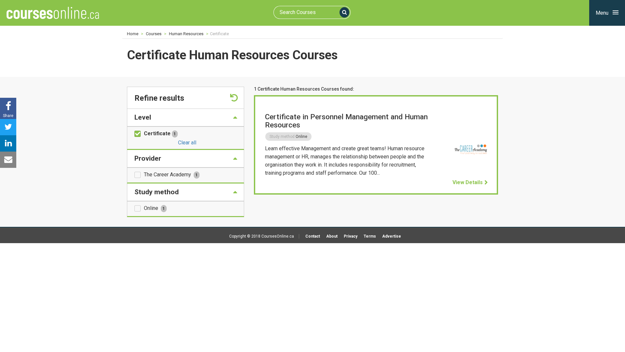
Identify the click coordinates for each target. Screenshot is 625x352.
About (332, 236)
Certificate (160, 133)
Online (154, 208)
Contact (312, 236)
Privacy (350, 236)
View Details (467, 182)
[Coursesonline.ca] (53, 13)
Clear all (187, 142)
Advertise (391, 236)
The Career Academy (171, 174)
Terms (370, 236)
